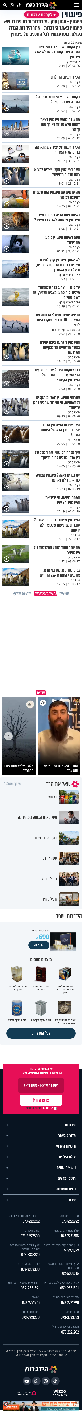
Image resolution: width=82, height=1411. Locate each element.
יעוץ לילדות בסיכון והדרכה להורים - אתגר (25, 1247)
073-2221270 (31, 1303)
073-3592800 (30, 1236)
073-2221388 (70, 1236)
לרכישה (39, 945)
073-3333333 (70, 1317)
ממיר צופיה (72, 1312)
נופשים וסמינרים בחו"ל (65, 1326)
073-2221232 (70, 1251)
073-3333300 (30, 1269)
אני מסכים (39, 1108)
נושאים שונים (66, 1167)
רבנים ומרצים (67, 1178)
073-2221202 (70, 1332)
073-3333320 (30, 1255)
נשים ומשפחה (66, 1189)
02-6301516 (70, 1273)
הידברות (70, 1125)
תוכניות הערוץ (66, 1146)
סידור (72, 1200)
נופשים (35, 1297)
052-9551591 (69, 1288)
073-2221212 (31, 1221)
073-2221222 (70, 1221)
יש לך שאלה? (13, 784)
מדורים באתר (67, 1135)
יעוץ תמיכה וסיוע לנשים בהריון (61, 1282)
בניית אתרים (60, 1395)
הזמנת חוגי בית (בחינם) (65, 1297)
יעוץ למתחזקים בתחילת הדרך (61, 1245)
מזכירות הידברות (69, 1216)
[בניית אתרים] (59, 1391)
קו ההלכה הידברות (29, 1264)
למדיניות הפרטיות (34, 1108)
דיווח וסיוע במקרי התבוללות (24, 1282)
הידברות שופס (31, 1312)
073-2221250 (31, 1317)
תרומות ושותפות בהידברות (24, 1216)
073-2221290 (70, 1303)
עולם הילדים (67, 1157)
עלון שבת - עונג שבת (66, 1230)
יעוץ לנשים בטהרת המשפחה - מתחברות (61, 1266)
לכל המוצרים (41, 1033)
